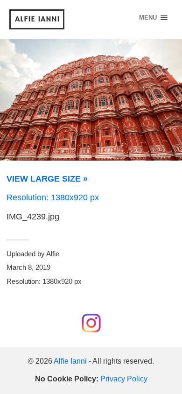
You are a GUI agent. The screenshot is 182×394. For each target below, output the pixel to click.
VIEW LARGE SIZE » (47, 178)
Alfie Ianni (37, 19)
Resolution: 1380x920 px (53, 197)
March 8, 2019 (28, 267)
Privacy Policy (123, 378)
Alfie (52, 254)
